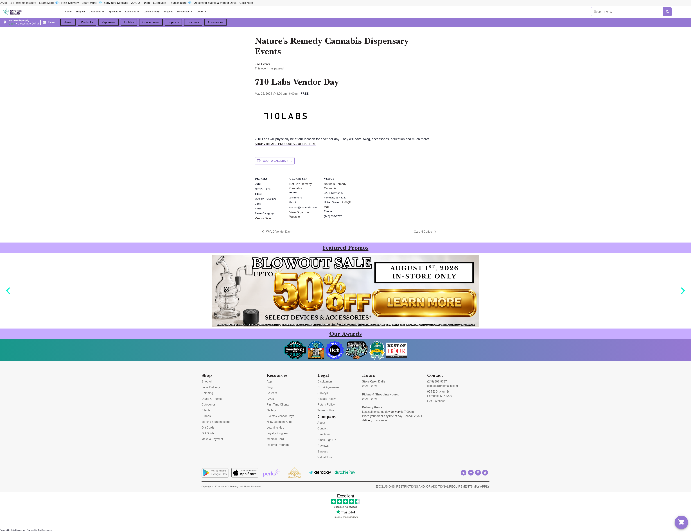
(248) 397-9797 (437, 381)
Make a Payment (212, 439)
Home (68, 11)
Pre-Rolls (87, 22)
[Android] (471, 473)
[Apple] (463, 473)
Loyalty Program (277, 433)
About (321, 422)
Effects (206, 410)
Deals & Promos (212, 398)
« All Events (262, 64)
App (269, 381)
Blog (270, 387)
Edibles (129, 22)
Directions (323, 434)
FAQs (270, 398)
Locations (130, 11)
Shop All (80, 11)
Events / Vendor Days (280, 416)
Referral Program (278, 444)
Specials (113, 11)
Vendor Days (263, 218)
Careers (272, 393)
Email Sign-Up (326, 440)
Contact (322, 428)
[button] (30, 22)
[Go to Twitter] (485, 473)
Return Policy (326, 404)
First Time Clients (278, 404)
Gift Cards (208, 427)
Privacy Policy (326, 398)
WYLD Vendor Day (277, 231)
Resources (183, 11)
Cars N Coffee (423, 231)
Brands (206, 416)
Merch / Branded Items (216, 421)
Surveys (322, 393)
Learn (200, 11)
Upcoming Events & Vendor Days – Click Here (163, 2)
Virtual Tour (324, 457)
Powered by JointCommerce (12, 530)
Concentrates (150, 22)
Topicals (173, 22)
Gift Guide (208, 433)
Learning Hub (275, 427)
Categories (95, 11)
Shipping (168, 11)
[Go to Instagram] (478, 473)
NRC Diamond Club (279, 421)
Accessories (215, 22)
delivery (395, 411)
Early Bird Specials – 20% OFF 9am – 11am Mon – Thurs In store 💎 (89, 2)
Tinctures (193, 22)
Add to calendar (275, 160)
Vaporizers (108, 22)
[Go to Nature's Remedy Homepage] (12, 12)
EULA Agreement (328, 387)
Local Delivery (151, 11)
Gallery (271, 410)
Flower (68, 22)
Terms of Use (325, 410)
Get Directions (436, 401)
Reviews (323, 445)
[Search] (667, 11)
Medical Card (275, 439)
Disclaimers (325, 381)
